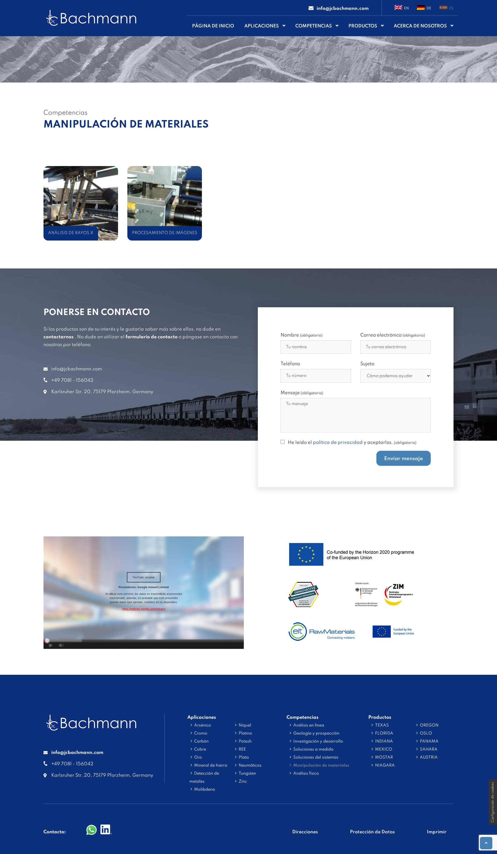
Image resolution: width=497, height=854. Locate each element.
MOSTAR (384, 757)
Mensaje (302, 393)
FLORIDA (384, 733)
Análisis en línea (308, 725)
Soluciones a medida (313, 749)
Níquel (245, 725)
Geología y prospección (316, 733)
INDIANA (384, 741)
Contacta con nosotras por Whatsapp (91, 830)
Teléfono (290, 364)
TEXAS (382, 725)
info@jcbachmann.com (76, 369)
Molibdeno (204, 790)
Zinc (243, 782)
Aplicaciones (261, 26)
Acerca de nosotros (420, 26)
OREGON (429, 725)
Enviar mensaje (403, 458)
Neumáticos (250, 765)
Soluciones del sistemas (315, 757)
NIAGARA (385, 765)
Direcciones (305, 832)
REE (242, 749)
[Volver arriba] (486, 843)
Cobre (200, 749)
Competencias (313, 26)
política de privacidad (338, 442)
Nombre (302, 335)
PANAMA (429, 741)
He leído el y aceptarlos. (352, 442)
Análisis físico (306, 773)
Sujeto (367, 364)
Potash (245, 741)
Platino (245, 733)
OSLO (426, 733)
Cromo (200, 733)
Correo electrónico (392, 335)
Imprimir (437, 832)
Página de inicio (213, 26)
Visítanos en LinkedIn (106, 830)
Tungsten (247, 773)
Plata (244, 757)
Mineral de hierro (210, 765)
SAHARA (428, 749)
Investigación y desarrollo (318, 741)
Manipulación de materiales (321, 765)
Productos (362, 26)
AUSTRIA (429, 757)
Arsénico (202, 725)
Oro (198, 757)
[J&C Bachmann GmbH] (91, 728)
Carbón (201, 741)
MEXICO (383, 749)
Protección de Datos (372, 832)
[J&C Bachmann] (91, 18)
